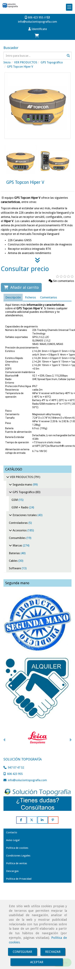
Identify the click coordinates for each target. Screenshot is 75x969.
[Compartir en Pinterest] (53, 820)
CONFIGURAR (22, 952)
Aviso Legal (13, 840)
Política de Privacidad (18, 878)
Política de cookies (17, 847)
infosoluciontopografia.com (37, 21)
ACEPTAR (36, 962)
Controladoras (18, 523)
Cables (13, 560)
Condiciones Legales (18, 855)
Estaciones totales (25, 515)
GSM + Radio (20, 507)
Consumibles (17, 538)
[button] (37, 29)
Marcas (17, 545)
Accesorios (19, 530)
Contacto (11, 832)
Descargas (12, 871)
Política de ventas (16, 863)
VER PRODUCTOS (21, 477)
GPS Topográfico (23, 492)
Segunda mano (22, 484)
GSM (15, 500)
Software (15, 568)
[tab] (13, 297)
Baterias (15, 553)
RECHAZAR (53, 952)
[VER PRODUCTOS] (7, 477)
